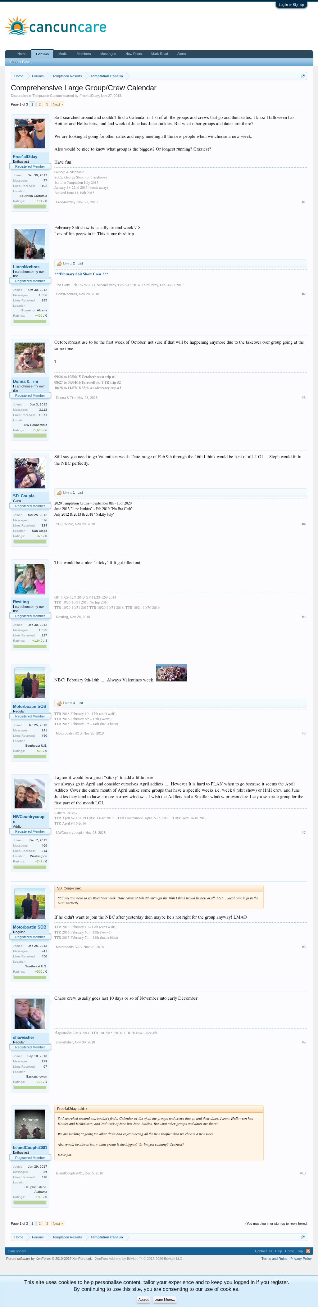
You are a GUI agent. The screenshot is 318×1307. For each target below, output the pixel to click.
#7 (304, 832)
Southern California (33, 195)
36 (45, 1172)
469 (44, 845)
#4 (304, 524)
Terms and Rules (274, 1258)
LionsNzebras (26, 267)
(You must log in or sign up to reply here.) (276, 1223)
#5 (304, 617)
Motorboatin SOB (29, 706)
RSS (308, 1251)
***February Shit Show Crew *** (81, 274)
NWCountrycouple (29, 819)
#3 (304, 398)
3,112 (43, 409)
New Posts (133, 54)
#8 (304, 947)
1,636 (43, 295)
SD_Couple (23, 496)
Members (84, 54)
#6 (304, 733)
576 (44, 520)
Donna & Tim (25, 381)
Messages (108, 54)
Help (278, 1251)
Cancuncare (17, 1251)
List (80, 263)
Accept (144, 1300)
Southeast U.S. (36, 745)
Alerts (181, 54)
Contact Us (263, 1251)
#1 (304, 202)
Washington (38, 856)
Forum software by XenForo (49, 1258)
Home (21, 54)
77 (45, 180)
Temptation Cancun (47, 95)
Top (300, 1251)
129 (44, 1061)
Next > (58, 104)
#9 (304, 1042)
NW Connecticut (35, 425)
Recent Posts (20, 62)
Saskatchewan (36, 1076)
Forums (42, 54)
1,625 (43, 630)
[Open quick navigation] (303, 76)
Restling (21, 601)
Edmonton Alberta (34, 310)
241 (44, 730)
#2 (304, 294)
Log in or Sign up (291, 5)
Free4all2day (89, 95)
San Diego (39, 530)
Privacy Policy (301, 1258)
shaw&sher (23, 1037)
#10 (303, 1173)
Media (62, 54)
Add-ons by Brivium (139, 1258)
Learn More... (165, 1300)
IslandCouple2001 (30, 1147)
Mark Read (159, 54)
